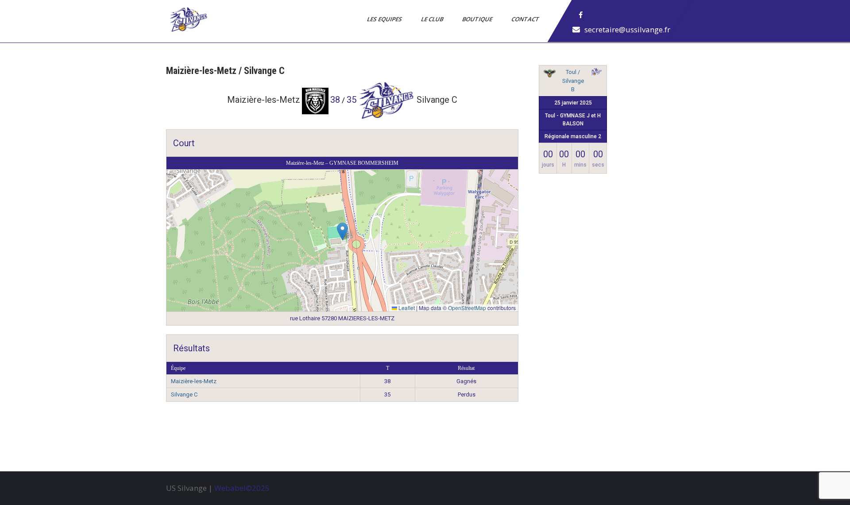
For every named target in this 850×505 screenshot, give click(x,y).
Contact (525, 19)
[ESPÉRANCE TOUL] (549, 75)
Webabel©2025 (242, 488)
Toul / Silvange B (573, 81)
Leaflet (406, 307)
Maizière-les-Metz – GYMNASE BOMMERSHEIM (342, 163)
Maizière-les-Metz (193, 381)
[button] (342, 231)
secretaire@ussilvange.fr (627, 29)
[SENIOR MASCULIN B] (596, 73)
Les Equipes (385, 19)
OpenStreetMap (467, 307)
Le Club (432, 19)
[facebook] (581, 15)
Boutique (478, 19)
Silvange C (184, 394)
